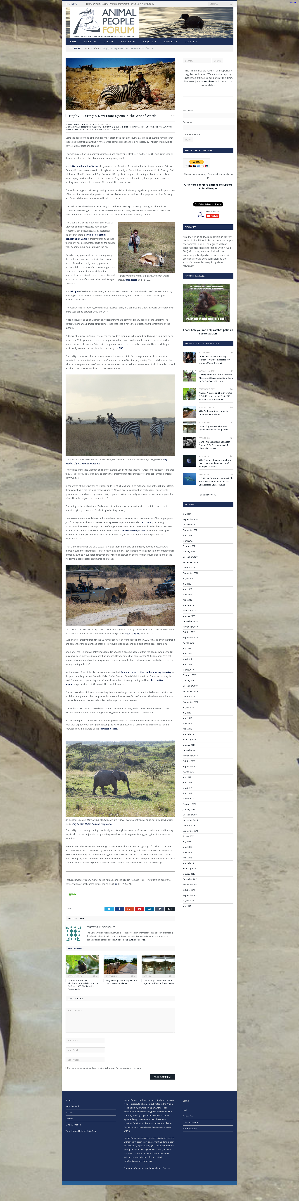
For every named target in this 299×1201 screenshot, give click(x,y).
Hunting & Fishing (153, 127)
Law (164, 127)
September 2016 (190, 830)
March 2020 (188, 605)
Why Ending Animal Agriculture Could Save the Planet (121, 982)
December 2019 (190, 621)
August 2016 (188, 836)
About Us (70, 1100)
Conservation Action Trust (81, 124)
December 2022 (190, 524)
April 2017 (187, 793)
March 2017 (188, 798)
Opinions (78, 129)
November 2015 (190, 884)
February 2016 (189, 868)
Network (126, 41)
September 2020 (190, 573)
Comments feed (190, 1122)
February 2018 (189, 739)
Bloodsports (98, 127)
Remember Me (192, 134)
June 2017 (187, 782)
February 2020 (189, 610)
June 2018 (187, 718)
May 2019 (187, 659)
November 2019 (190, 626)
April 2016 (187, 857)
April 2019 (187, 664)
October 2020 (189, 567)
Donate (189, 41)
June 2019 (187, 653)
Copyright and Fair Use (159, 1168)
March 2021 (188, 540)
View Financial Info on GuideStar (81, 1131)
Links (107, 41)
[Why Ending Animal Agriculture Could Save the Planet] (120, 966)
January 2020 (189, 616)
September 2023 (190, 519)
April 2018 (187, 728)
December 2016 (190, 814)
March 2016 (188, 863)
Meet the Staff (72, 1106)
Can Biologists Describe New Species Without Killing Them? (159, 982)
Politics (86, 129)
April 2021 (187, 535)
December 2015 (190, 879)
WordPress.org (190, 1128)
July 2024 (187, 513)
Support (169, 41)
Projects (147, 41)
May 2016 (187, 852)
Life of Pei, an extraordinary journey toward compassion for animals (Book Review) (214, 359)
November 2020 (190, 562)
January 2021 (189, 551)
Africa (68, 127)
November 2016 (190, 820)
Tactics (102, 129)
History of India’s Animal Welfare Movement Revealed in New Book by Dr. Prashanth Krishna (216, 378)
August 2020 (188, 578)
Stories (88, 41)
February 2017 (189, 804)
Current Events (123, 127)
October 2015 (189, 889)
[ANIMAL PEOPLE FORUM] (149, 22)
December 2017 (190, 750)
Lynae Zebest (130, 279)
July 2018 (187, 712)
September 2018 (190, 702)
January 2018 (189, 745)
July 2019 (187, 648)
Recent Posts (192, 343)
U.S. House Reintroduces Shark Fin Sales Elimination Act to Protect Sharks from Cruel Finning (216, 481)
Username (188, 110)
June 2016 (187, 847)
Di (116, 883)
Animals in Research (81, 127)
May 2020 (187, 594)
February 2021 (189, 546)
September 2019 (190, 637)
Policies (69, 1112)
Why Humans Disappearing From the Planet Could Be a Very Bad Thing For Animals (215, 463)
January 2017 (189, 809)
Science (94, 129)
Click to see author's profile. (131, 939)
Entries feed (188, 1116)
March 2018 (188, 734)
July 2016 (187, 841)
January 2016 (189, 873)
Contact (69, 1118)
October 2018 (189, 696)
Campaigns (110, 127)
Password (187, 122)
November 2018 (190, 691)
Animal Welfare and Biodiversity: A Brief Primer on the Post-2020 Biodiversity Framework (120, 3)
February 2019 (189, 675)
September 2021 (190, 530)
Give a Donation (73, 1124)
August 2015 (188, 900)
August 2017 (188, 771)
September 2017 (190, 766)
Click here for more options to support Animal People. (208, 186)
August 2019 (188, 642)
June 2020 (187, 589)
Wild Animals (113, 129)
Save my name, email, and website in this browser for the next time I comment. (105, 1068)
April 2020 (187, 599)
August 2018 (188, 707)
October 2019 (189, 632)
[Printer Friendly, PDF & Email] (72, 893)
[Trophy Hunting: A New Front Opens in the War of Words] (120, 84)
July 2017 (187, 777)
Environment (137, 127)
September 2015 (190, 895)
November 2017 (190, 755)
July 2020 (187, 583)
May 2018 (187, 723)
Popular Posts (211, 343)
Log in (185, 1110)
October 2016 (189, 825)
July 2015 (187, 906)
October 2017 (189, 761)
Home (72, 41)
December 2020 (190, 556)
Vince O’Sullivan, (132, 633)
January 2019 (189, 680)
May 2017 (187, 787)
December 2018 (190, 685)
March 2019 (188, 669)
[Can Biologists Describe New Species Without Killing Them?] (158, 966)
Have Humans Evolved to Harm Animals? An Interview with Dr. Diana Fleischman (214, 445)
